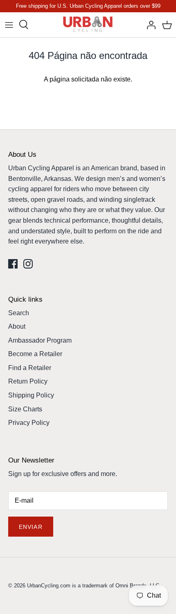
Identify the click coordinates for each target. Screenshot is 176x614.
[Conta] (149, 25)
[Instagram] (28, 264)
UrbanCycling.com (48, 585)
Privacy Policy (29, 422)
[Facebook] (13, 264)
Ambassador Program (40, 340)
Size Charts (25, 409)
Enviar (31, 527)
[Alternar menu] (9, 25)
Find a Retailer (29, 367)
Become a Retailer (35, 353)
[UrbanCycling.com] (88, 24)
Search (18, 312)
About (16, 326)
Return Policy (27, 381)
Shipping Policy (31, 395)
